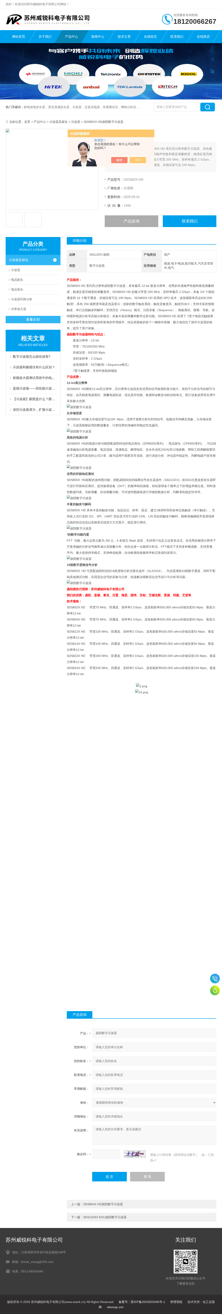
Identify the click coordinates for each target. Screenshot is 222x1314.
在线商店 (203, 36)
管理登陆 (176, 1302)
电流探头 (17, 279)
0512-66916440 (215, 978)
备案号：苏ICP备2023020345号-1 (142, 1302)
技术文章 (124, 36)
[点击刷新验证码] (135, 1154)
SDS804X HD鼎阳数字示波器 (103, 1204)
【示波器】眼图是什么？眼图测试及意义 (35, 399)
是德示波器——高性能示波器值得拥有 (35, 388)
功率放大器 (18, 309)
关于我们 (45, 36)
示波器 (75, 121)
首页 (27, 121)
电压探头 (17, 289)
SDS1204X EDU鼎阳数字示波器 (105, 1217)
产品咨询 (131, 221)
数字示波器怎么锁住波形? (31, 356)
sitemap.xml (115, 1307)
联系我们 (176, 36)
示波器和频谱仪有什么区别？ (34, 367)
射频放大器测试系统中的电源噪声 (35, 378)
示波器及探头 (58, 121)
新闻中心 (97, 36)
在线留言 (150, 36)
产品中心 (71, 36)
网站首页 (18, 36)
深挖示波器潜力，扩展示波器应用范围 (35, 409)
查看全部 (33, 319)
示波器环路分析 (21, 299)
